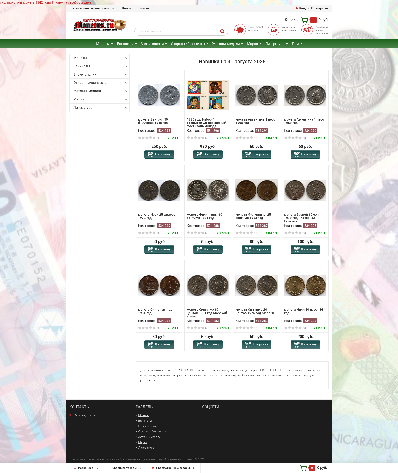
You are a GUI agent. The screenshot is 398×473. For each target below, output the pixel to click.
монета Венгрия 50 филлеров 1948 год (153, 121)
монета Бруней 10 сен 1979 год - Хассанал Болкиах (301, 217)
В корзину (163, 154)
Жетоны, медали (226, 44)
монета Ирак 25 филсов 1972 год (156, 216)
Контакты (142, 8)
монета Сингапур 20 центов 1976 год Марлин (254, 311)
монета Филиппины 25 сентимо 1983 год (253, 216)
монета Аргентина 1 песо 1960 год (255, 121)
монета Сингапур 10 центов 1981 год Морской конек (207, 313)
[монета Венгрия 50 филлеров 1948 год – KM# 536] (159, 95)
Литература (274, 44)
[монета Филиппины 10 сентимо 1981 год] (208, 190)
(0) (158, 137)
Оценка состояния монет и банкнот (93, 8)
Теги (295, 44)
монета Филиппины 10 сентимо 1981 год (204, 216)
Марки (252, 44)
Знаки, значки (152, 44)
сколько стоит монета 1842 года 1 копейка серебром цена (45, 2)
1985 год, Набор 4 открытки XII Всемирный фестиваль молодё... (206, 122)
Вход (302, 8)
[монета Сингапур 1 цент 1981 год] (159, 285)
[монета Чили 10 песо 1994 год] (305, 285)
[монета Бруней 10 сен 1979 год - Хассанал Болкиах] (305, 190)
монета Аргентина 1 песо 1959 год (304, 121)
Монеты (103, 44)
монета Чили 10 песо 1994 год (304, 311)
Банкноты (125, 44)
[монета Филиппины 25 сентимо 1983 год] (256, 190)
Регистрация (320, 8)
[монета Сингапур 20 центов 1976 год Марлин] (256, 285)
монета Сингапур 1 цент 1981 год (157, 311)
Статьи (127, 8)
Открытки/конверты (188, 44)
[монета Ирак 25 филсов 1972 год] (159, 190)
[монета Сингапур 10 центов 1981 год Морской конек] (208, 285)
